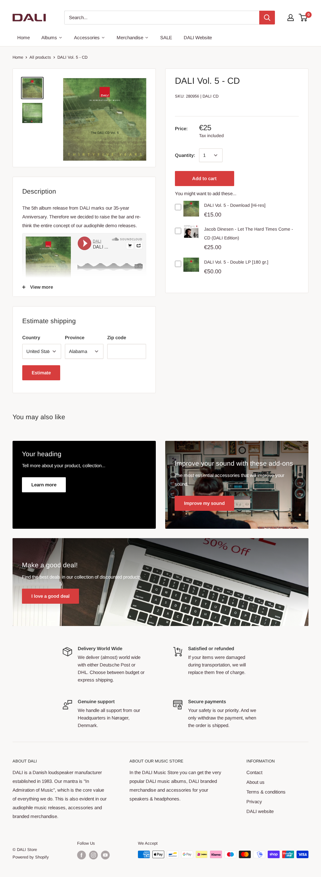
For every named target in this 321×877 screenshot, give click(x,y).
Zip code (116, 337)
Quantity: (185, 155)
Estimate (41, 372)
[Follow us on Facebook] (81, 855)
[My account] (290, 17)
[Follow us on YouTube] (105, 855)
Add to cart (204, 178)
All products (40, 57)
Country (31, 337)
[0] (303, 17)
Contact (254, 772)
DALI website (260, 811)
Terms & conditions (266, 791)
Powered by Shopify (31, 857)
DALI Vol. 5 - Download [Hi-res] (235, 205)
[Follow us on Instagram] (93, 855)
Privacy (254, 801)
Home (18, 57)
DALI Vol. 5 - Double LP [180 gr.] (236, 262)
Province (74, 337)
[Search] (267, 17)
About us (255, 782)
